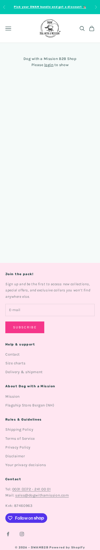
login (49, 65)
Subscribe (25, 327)
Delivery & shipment (24, 372)
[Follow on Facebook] (8, 534)
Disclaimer (15, 456)
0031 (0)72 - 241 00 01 (31, 489)
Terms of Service (20, 438)
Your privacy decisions (25, 465)
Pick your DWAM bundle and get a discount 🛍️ (50, 7)
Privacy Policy (18, 447)
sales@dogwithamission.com (42, 495)
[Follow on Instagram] (22, 534)
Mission (12, 396)
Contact (12, 354)
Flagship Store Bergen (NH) (29, 405)
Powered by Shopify (67, 547)
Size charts (15, 363)
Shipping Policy (19, 429)
